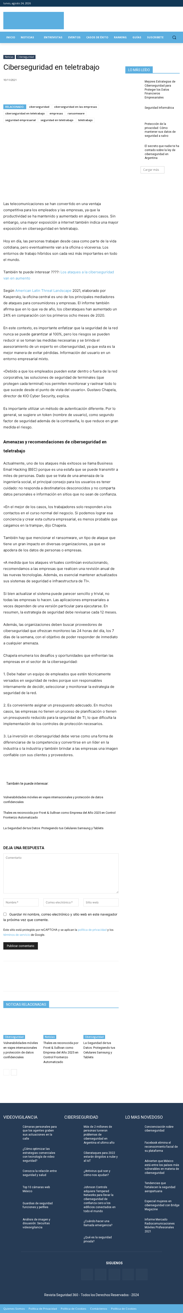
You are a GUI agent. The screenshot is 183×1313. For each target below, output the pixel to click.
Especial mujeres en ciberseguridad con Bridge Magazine (162, 1205)
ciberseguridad (39, 106)
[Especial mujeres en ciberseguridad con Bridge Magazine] (133, 1205)
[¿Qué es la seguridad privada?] (72, 1241)
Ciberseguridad (25, 57)
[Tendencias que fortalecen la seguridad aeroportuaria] (133, 1187)
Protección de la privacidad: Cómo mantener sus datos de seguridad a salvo (160, 129)
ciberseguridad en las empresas (75, 106)
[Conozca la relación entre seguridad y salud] (11, 1175)
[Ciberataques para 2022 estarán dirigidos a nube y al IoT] (72, 1156)
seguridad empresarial (20, 120)
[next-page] (14, 1072)
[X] (19, 92)
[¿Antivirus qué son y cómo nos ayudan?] (72, 1175)
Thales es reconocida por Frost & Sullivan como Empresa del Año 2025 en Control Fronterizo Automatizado (60, 1052)
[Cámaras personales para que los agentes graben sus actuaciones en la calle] (11, 1130)
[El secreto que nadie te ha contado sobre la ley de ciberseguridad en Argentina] (133, 150)
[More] (63, 92)
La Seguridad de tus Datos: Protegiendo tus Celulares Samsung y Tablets (53, 828)
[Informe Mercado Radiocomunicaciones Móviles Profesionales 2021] (133, 1223)
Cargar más (151, 170)
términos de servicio (16, 934)
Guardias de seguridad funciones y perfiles (38, 1205)
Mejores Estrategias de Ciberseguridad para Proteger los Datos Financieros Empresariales (160, 89)
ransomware (76, 113)
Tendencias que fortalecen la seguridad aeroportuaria (160, 1187)
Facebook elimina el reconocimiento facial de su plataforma (161, 1146)
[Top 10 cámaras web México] (11, 1191)
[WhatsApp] (41, 92)
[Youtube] (170, 3)
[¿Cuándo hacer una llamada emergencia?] (72, 1225)
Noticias (9, 57)
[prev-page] (6, 1072)
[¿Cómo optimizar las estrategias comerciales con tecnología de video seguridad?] (11, 1152)
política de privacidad (92, 929)
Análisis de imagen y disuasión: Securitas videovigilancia (36, 1223)
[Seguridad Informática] (133, 111)
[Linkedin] (164, 3)
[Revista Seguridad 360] (33, 20)
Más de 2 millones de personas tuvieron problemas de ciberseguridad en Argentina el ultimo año (99, 1134)
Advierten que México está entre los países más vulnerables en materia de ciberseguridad (162, 1167)
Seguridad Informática (159, 107)
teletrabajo (85, 120)
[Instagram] (177, 3)
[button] (174, 37)
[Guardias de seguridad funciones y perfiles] (11, 1207)
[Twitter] (157, 3)
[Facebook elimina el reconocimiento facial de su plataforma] (133, 1146)
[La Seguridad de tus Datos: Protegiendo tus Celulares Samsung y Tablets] (101, 1026)
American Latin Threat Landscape (43, 290)
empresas (56, 113)
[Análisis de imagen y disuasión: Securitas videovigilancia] (11, 1223)
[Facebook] (150, 3)
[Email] (52, 92)
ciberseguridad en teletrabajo (25, 113)
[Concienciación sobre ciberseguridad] (133, 1130)
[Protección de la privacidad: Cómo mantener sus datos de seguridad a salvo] (133, 127)
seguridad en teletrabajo (57, 120)
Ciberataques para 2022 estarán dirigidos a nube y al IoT (101, 1157)
